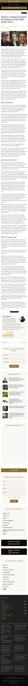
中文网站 (4, 589)
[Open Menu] (1, 5)
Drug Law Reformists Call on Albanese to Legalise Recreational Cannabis (16, 393)
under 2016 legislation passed (14, 216)
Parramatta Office (21, 623)
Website (7, 336)
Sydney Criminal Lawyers (17, 108)
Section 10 (5, 586)
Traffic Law (6, 515)
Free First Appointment (9, 574)
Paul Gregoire (7, 26)
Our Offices (6, 577)
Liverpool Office (7, 635)
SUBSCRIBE (14, 366)
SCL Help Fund (6, 523)
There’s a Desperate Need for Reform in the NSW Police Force (13, 19)
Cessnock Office (20, 666)
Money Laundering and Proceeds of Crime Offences (13, 530)
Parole (4, 533)
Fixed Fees (5, 567)
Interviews (5, 525)
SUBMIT (14, 501)
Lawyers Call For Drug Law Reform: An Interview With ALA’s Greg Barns (16, 386)
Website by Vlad (14, 683)
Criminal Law (6, 513)
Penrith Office (20, 645)
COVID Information (8, 527)
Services (5, 518)
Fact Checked (6, 28)
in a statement (22, 70)
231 (10, 162)
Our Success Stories (8, 570)
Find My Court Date (8, 584)
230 (6, 162)
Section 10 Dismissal (8, 520)
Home (2, 12)
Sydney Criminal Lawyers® (19, 678)
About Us (5, 565)
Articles (6, 12)
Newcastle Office (7, 645)
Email (4, 336)
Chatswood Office (21, 635)
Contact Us (6, 579)
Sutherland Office (7, 666)
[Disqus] (14, 444)
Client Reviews (6, 572)
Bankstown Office (21, 655)
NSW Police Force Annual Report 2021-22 (13, 243)
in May (5, 174)
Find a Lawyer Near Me (8, 581)
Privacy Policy (14, 676)
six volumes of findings (11, 278)
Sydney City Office (7, 623)
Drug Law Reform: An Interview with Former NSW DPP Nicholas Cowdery (16, 379)
